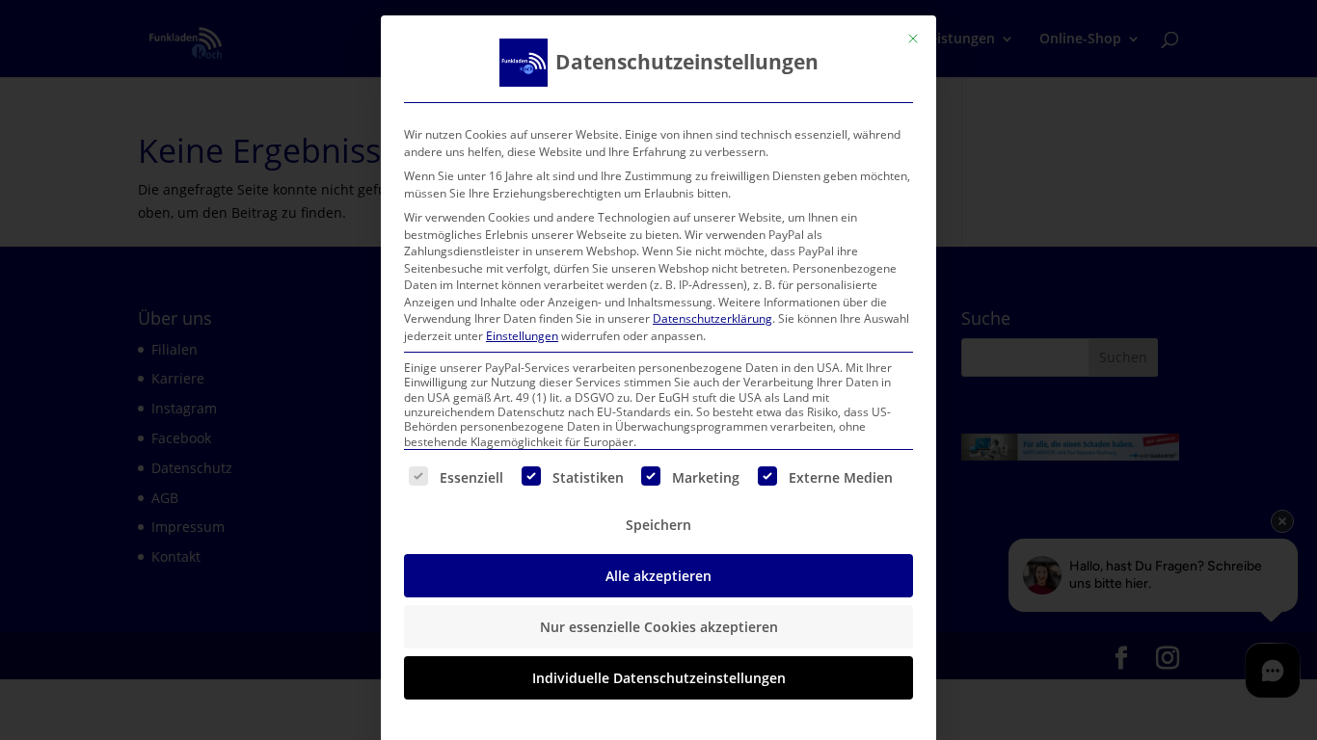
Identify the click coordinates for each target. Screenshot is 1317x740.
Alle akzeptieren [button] (658, 576)
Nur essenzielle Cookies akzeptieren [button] (659, 627)
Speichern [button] (658, 524)
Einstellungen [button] (522, 336)
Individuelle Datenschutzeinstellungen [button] (659, 678)
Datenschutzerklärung (712, 318)
